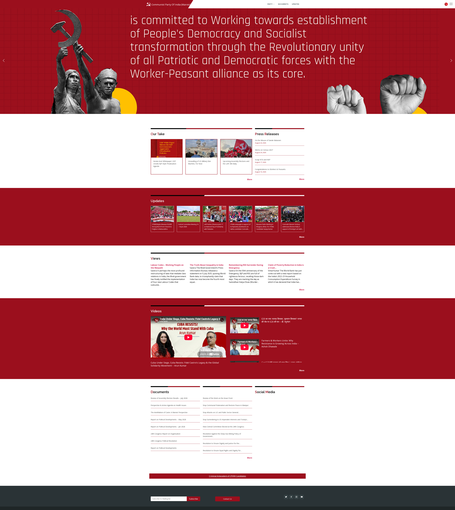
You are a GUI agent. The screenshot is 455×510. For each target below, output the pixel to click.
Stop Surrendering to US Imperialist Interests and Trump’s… (225, 419)
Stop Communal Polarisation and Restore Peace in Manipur (225, 405)
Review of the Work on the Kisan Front (218, 398)
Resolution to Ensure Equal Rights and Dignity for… (222, 450)
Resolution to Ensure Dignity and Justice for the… (221, 443)
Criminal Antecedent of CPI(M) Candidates (227, 476)
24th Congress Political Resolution (164, 441)
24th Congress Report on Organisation (165, 434)
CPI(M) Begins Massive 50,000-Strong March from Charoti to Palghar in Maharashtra (162, 226)
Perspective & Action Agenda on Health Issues (168, 405)
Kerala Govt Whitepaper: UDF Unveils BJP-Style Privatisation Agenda (164, 163)
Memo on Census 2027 (264, 150)
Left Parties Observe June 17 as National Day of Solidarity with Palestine (213, 226)
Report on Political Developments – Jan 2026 (168, 427)
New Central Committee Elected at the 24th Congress (223, 427)
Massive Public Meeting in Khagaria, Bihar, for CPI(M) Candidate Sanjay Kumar (265, 226)
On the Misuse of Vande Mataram (268, 140)
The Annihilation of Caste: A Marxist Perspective (169, 412)
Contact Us (227, 499)
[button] (4, 60)
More (301, 179)
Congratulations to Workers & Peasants (270, 169)
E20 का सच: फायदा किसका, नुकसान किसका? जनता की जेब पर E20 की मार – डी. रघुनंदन (282, 320)
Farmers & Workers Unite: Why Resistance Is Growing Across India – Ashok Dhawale (280, 343)
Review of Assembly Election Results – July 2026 (169, 398)
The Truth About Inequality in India (206, 265)
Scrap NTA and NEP (262, 160)
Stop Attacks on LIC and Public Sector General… (221, 412)
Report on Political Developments (164, 448)
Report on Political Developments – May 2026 (168, 419)
